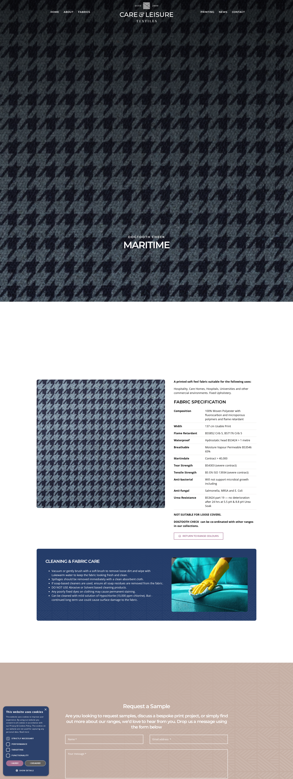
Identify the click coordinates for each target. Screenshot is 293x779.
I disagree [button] (35, 763)
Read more (24, 732)
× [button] (45, 709)
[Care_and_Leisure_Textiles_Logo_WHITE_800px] (146, 3)
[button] (26, 770)
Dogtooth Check (146, 237)
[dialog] (26, 741)
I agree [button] (14, 763)
